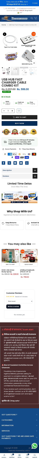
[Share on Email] (21, 163)
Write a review (13, 306)
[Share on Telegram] (15, 163)
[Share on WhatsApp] (27, 163)
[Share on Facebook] (3, 163)
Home (4, 25)
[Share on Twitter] (9, 163)
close (35, 3)
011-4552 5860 (10, 8)
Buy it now (19, 123)
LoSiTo (28, 451)
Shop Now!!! (28, 10)
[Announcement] (17, 3)
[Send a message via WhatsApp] (34, 446)
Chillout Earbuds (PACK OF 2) (27, 271)
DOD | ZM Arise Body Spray (8, 271)
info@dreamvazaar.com (27, 8)
